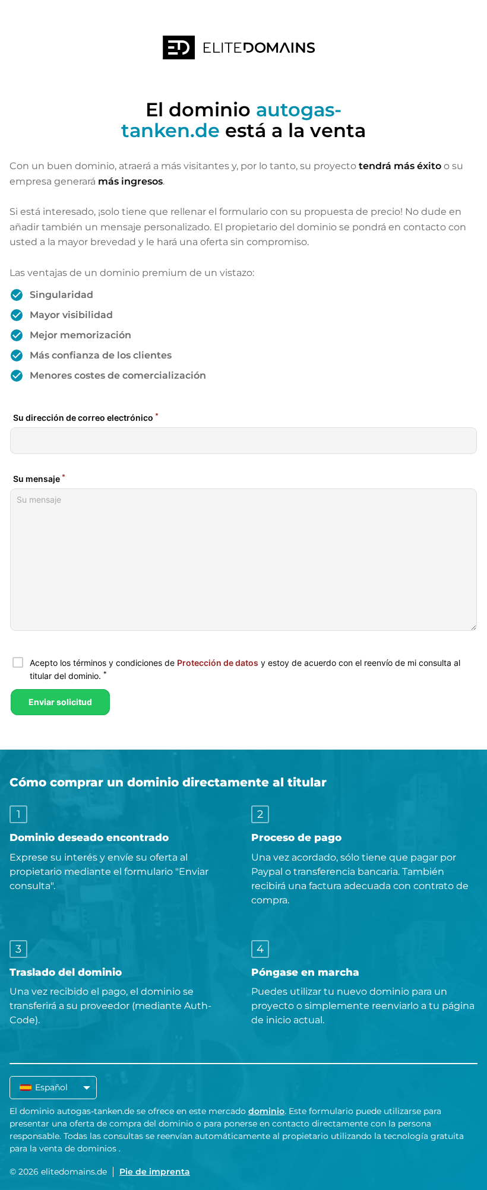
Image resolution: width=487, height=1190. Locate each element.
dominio (266, 1111)
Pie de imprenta (154, 1171)
